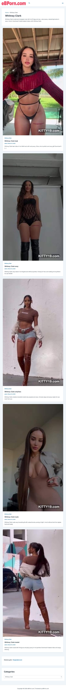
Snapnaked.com (17, 660)
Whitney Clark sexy (11, 266)
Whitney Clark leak (11, 141)
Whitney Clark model (12, 642)
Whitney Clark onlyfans (13, 392)
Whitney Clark (8, 138)
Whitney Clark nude (12, 517)
